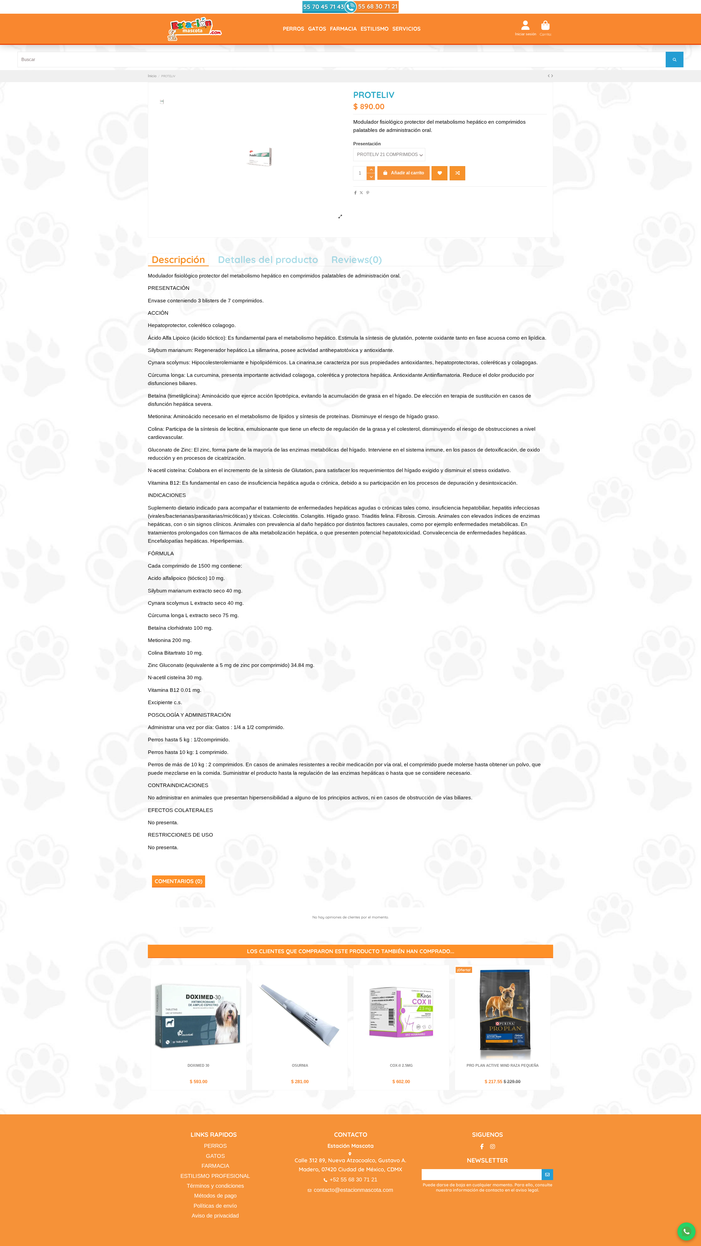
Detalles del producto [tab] (268, 259)
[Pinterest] (367, 193)
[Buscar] (674, 59)
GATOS (215, 1156)
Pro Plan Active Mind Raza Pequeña (503, 1065)
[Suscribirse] (547, 1174)
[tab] (356, 259)
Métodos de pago (215, 1195)
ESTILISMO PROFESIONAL (215, 1175)
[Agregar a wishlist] (439, 173)
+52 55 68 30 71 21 (353, 1179)
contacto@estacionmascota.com (353, 1190)
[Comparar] (241, 983)
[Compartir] (355, 193)
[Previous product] (549, 76)
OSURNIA (300, 1065)
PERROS (215, 1145)
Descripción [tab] (178, 259)
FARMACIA (215, 1165)
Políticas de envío (215, 1205)
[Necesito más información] (686, 1231)
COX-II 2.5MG (401, 1065)
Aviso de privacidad (215, 1215)
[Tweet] (361, 193)
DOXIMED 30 (198, 1065)
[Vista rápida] (241, 992)
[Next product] (552, 76)
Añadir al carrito (407, 172)
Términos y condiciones (215, 1185)
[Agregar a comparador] (457, 173)
